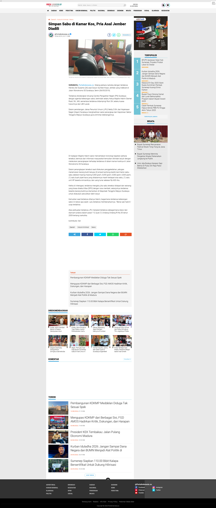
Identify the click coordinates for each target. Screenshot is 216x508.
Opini (70, 491)
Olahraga (155, 11)
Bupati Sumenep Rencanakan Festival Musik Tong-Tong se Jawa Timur (151, 146)
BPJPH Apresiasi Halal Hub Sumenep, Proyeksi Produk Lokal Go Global (152, 62)
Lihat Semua (90, 475)
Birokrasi (111, 11)
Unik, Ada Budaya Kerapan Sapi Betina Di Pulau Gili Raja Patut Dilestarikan (149, 165)
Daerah (54, 11)
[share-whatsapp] (118, 35)
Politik (92, 11)
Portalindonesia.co (86, 85)
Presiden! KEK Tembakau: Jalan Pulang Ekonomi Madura (95, 434)
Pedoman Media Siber (126, 502)
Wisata (128, 11)
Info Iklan (103, 502)
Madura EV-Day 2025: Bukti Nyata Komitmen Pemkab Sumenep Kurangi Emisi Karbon (152, 86)
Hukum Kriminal (82, 11)
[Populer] (168, 5)
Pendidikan (138, 11)
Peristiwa (69, 11)
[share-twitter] (114, 35)
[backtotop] (108, 480)
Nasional (101, 11)
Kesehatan (165, 11)
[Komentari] (126, 234)
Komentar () (126, 35)
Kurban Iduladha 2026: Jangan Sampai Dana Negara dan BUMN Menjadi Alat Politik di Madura (99, 450)
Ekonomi (120, 11)
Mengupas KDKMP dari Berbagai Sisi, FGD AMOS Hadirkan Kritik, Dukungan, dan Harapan (100, 419)
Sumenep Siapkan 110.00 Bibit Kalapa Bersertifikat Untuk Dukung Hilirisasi (94, 462)
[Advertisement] (57, 73)
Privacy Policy (113, 502)
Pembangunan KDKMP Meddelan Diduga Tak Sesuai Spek (99, 405)
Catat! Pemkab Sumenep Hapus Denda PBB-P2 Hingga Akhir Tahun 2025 (153, 108)
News (61, 11)
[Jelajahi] (213, 3)
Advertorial (50, 485)
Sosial (146, 11)
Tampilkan (127, 359)
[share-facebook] (109, 35)
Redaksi (95, 502)
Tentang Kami (86, 502)
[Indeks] (163, 5)
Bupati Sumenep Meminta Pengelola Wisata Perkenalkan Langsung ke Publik (149, 156)
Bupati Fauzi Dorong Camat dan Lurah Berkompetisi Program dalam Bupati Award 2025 (153, 97)
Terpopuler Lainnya (150, 116)
